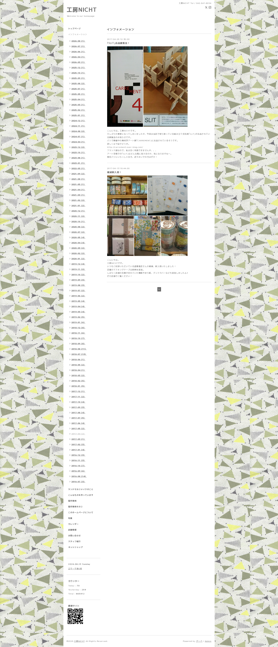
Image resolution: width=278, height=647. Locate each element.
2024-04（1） (78, 142)
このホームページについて (80, 512)
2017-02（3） (78, 444)
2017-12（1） (78, 391)
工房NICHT (82, 10)
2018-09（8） (78, 343)
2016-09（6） (78, 471)
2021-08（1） (78, 179)
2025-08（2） (78, 83)
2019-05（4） (78, 301)
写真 (70, 518)
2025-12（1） (78, 67)
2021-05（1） (78, 184)
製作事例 (72, 500)
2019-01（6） (78, 322)
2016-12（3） (78, 455)
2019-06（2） (78, 296)
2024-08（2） (78, 131)
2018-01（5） (78, 386)
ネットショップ (75, 547)
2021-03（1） (78, 195)
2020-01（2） (78, 258)
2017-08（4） (78, 412)
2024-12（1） (78, 120)
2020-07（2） (78, 232)
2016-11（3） (78, 460)
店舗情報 (72, 529)
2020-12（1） (78, 211)
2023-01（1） (78, 163)
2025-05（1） (78, 94)
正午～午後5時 (75, 568)
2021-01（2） (78, 205)
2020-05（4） (78, 237)
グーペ (199, 641)
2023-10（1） (78, 152)
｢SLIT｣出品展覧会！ (118, 43)
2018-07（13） (79, 354)
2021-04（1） (78, 189)
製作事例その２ (75, 506)
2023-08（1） (78, 158)
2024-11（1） (78, 126)
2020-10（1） (78, 221)
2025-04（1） (78, 99)
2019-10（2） (78, 274)
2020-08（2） (78, 227)
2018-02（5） (78, 380)
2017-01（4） (78, 449)
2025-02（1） (78, 110)
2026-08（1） (78, 41)
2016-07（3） (78, 481)
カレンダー (73, 524)
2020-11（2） (78, 216)
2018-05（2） (78, 365)
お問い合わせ (74, 535)
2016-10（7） (78, 465)
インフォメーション (77, 34)
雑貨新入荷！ (114, 172)
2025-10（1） (78, 73)
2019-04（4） (78, 306)
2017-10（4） (78, 402)
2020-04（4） (78, 242)
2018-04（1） (78, 370)
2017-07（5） (78, 418)
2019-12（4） (78, 264)
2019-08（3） (78, 285)
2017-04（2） (78, 434)
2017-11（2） (78, 396)
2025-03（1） (78, 104)
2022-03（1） (78, 168)
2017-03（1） (78, 439)
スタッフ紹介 (74, 541)
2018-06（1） (78, 359)
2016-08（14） (79, 476)
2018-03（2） (78, 375)
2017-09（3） (78, 407)
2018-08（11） (79, 349)
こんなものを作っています (80, 495)
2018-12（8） (78, 327)
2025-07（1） (78, 89)
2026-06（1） (78, 51)
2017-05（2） (78, 428)
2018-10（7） (78, 338)
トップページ (74, 28)
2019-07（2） (78, 290)
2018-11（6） (78, 333)
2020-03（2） (78, 248)
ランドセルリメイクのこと (80, 489)
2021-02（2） (78, 200)
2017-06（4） (78, 423)
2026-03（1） (78, 62)
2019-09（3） (78, 280)
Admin (208, 641)
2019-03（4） (78, 311)
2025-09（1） (78, 78)
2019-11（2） (78, 269)
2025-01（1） (78, 115)
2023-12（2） (78, 147)
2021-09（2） (78, 173)
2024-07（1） (78, 136)
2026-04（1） (78, 57)
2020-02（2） (78, 253)
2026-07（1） (78, 46)
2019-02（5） (78, 317)
